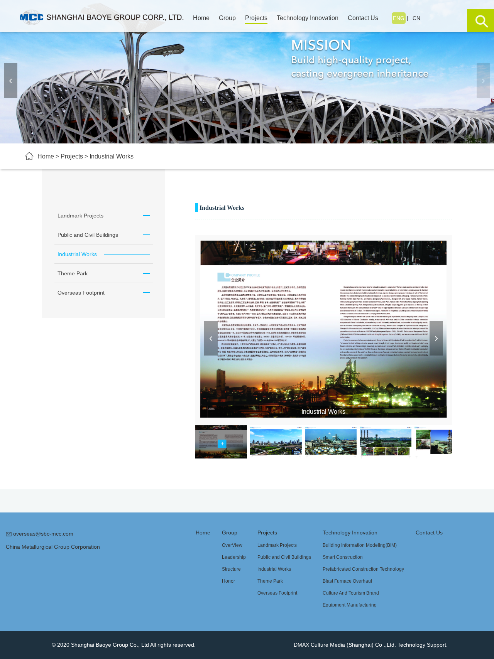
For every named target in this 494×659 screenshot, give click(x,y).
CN (416, 18)
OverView (232, 545)
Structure (231, 569)
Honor (228, 581)
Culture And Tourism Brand (351, 593)
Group (229, 533)
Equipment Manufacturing (350, 605)
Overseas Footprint (277, 593)
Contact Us (429, 533)
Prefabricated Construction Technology (363, 569)
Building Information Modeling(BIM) (360, 545)
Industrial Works (274, 569)
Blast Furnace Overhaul (347, 581)
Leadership (234, 557)
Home (203, 533)
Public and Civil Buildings (284, 557)
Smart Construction (343, 557)
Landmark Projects (277, 545)
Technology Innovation (350, 533)
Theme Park (270, 581)
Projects (267, 533)
